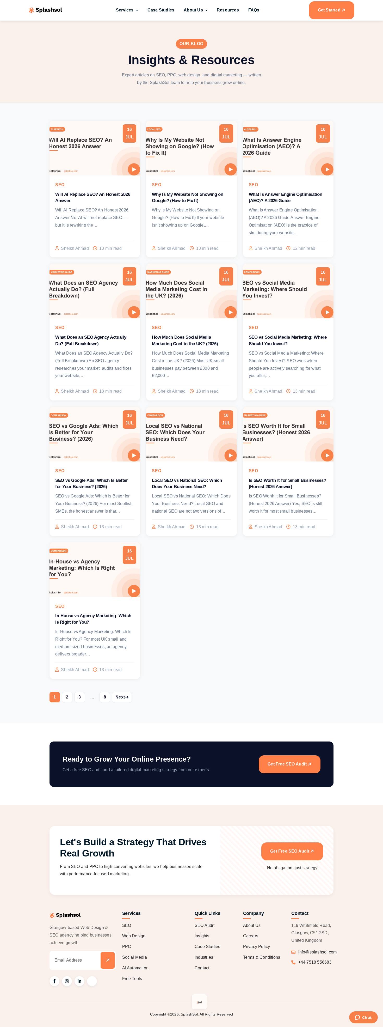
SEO (126, 925)
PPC (126, 946)
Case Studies (160, 10)
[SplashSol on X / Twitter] (92, 981)
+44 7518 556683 (315, 962)
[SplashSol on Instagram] (67, 981)
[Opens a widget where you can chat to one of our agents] (363, 1017)
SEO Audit (204, 925)
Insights (202, 936)
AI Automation (135, 968)
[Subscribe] (107, 960)
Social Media (134, 957)
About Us (252, 925)
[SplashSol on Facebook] (54, 981)
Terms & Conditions (261, 957)
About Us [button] (194, 10)
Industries (204, 957)
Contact (202, 968)
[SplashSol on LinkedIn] (79, 981)
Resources (228, 10)
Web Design (134, 936)
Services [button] (125, 10)
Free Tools (132, 978)
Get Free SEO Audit (287, 764)
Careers (250, 936)
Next (120, 697)
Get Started (329, 10)
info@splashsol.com (317, 952)
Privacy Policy (256, 946)
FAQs (254, 10)
